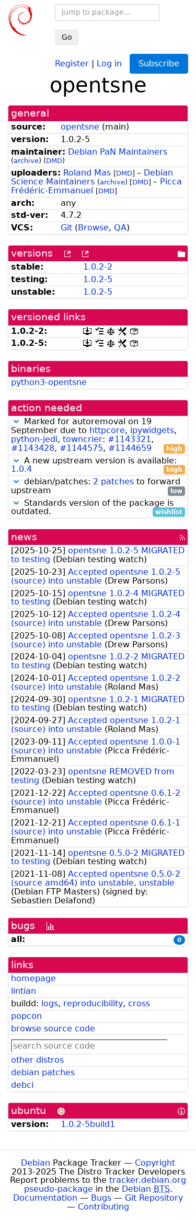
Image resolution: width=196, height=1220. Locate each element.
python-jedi (34, 439)
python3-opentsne (49, 382)
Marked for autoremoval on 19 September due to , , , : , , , (96, 434)
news (24, 537)
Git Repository (154, 1198)
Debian (35, 1163)
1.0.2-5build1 (88, 1124)
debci (22, 1085)
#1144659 (130, 448)
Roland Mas (87, 173)
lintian (23, 991)
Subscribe (159, 63)
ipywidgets (152, 430)
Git (66, 228)
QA (120, 228)
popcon (26, 1016)
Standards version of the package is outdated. (96, 508)
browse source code (53, 1028)
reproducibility (93, 1003)
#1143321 (129, 439)
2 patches (113, 481)
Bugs (101, 1198)
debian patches (43, 1072)
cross (139, 1003)
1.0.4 (21, 469)
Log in (109, 63)
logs (49, 1003)
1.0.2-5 (97, 279)
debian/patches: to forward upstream (96, 486)
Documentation (45, 1198)
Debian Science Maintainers (92, 177)
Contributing (103, 1207)
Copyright (155, 1163)
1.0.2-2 (97, 267)
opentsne (80, 127)
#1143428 (32, 448)
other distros (37, 1060)
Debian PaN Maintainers (117, 152)
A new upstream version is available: (96, 465)
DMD (54, 161)
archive (26, 161)
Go (67, 37)
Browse (93, 228)
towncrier (82, 439)
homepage (33, 978)
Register (72, 63)
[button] (16, 421)
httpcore (107, 430)
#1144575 (81, 448)
